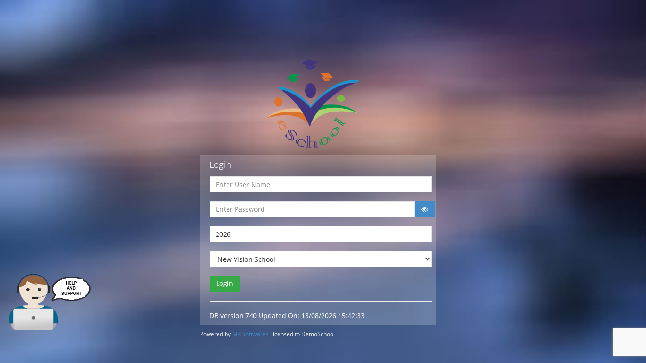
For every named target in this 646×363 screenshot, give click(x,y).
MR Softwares (250, 334)
